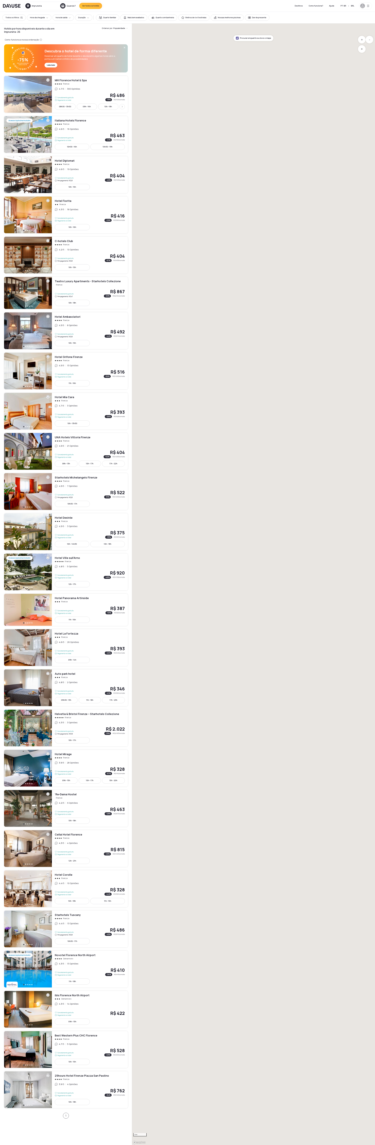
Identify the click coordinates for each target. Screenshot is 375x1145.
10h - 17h (89, 463)
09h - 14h (72, 660)
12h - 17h (72, 584)
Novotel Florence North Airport (66, 969)
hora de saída (61, 17)
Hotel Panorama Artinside (66, 610)
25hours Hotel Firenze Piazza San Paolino (66, 1089)
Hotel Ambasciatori (66, 330)
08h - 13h (66, 463)
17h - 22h (113, 463)
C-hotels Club (66, 255)
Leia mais (51, 65)
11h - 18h (89, 700)
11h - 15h (107, 901)
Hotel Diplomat (66, 174)
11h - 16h (72, 383)
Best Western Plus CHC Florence (66, 1049)
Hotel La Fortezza (66, 647)
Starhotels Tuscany (66, 929)
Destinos (299, 6)
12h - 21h (72, 861)
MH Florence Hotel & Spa (66, 94)
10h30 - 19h (107, 147)
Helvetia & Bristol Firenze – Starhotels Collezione (66, 728)
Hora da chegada (37, 17)
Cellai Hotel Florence (66, 848)
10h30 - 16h (72, 147)
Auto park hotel (66, 687)
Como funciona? (316, 6)
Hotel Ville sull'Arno (66, 572)
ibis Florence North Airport (66, 1009)
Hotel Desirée (66, 531)
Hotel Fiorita (66, 215)
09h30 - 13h (66, 700)
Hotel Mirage (66, 768)
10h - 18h (108, 106)
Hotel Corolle (66, 888)
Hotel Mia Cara (66, 411)
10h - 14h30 (72, 544)
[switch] (107, 18)
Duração (82, 17)
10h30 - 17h (72, 504)
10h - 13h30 (72, 423)
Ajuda (331, 6)
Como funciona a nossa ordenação (22, 39)
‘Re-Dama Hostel (66, 808)
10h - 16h (72, 227)
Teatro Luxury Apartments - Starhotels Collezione (66, 293)
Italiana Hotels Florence (66, 134)
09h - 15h (66, 780)
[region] (253, 584)
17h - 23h (113, 700)
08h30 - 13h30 (65, 106)
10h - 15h (72, 187)
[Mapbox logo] (139, 1142)
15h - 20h (113, 780)
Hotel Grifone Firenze (66, 371)
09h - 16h (87, 106)
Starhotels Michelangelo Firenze (66, 491)
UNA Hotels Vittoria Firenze (66, 451)
